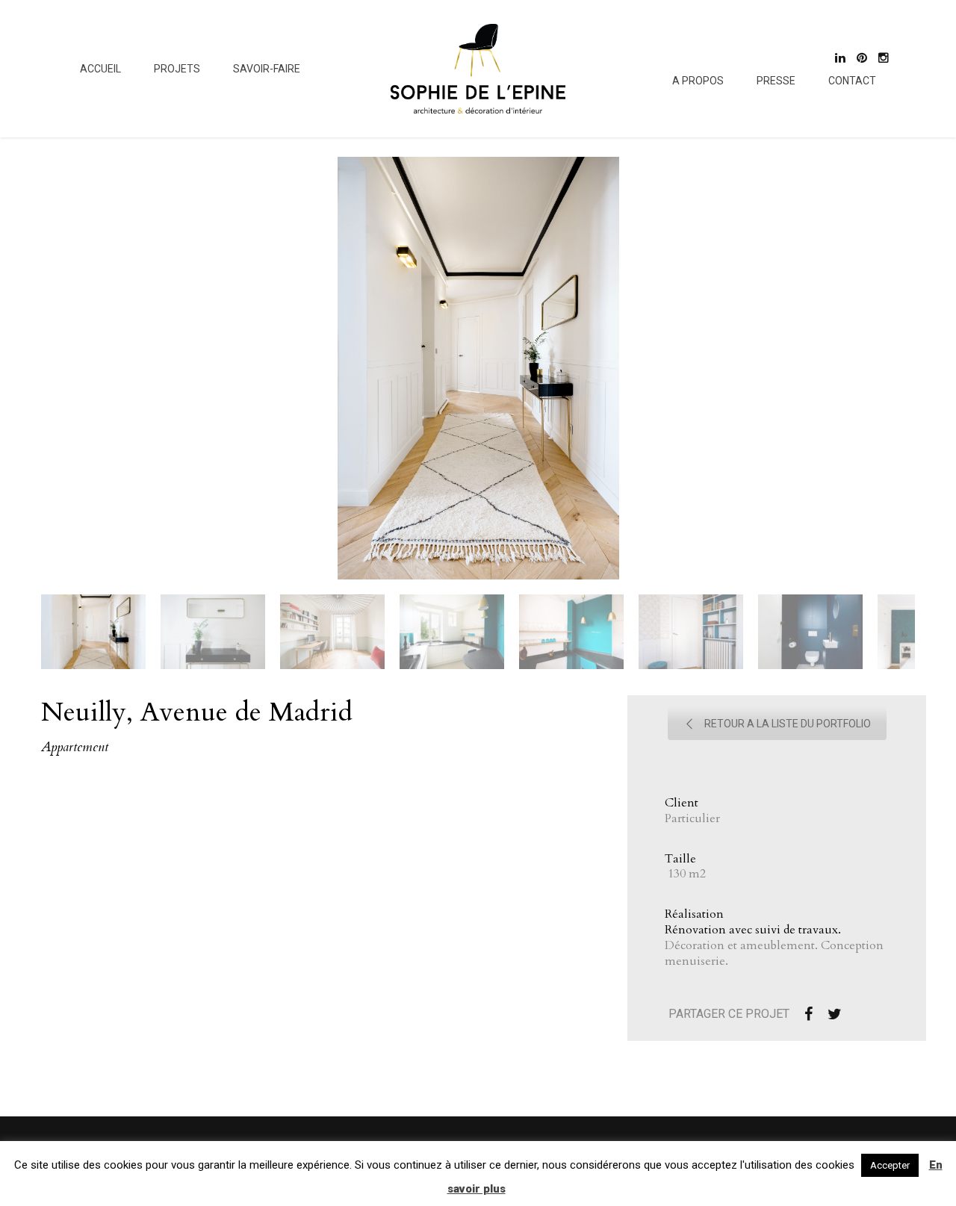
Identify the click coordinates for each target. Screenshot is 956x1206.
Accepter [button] (890, 1165)
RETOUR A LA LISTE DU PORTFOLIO (787, 724)
